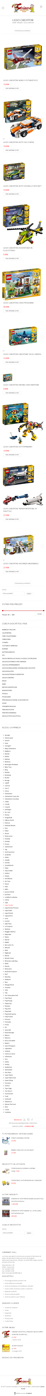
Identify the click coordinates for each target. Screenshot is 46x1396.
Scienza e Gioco (10, 1054)
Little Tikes (8, 924)
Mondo (7, 966)
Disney (7, 815)
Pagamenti (8, 1313)
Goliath (7, 860)
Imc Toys (7, 881)
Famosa (7, 823)
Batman (7, 759)
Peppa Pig (8, 1003)
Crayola (7, 807)
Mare (4, 684)
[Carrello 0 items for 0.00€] (42, 7)
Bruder (7, 778)
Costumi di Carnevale (9, 646)
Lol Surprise (9, 926)
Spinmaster (8, 1070)
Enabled (29, 1393)
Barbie (7, 756)
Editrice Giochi (9, 820)
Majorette (8, 934)
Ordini (7, 1310)
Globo (7, 857)
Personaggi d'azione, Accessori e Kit (15, 700)
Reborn (7, 1035)
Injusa (7, 884)
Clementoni (8, 794)
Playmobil (8, 1011)
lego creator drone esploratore (21, 385)
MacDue (7, 929)
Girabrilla (8, 855)
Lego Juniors (9, 916)
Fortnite (7, 841)
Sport (4, 703)
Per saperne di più (12, 88)
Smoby (7, 1064)
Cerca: (4, 590)
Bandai (7, 754)
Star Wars (8, 1072)
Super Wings (9, 1080)
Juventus (7, 894)
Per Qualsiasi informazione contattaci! (23, 1123)
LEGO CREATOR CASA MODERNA (18, 303)
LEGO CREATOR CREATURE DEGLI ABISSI (22, 354)
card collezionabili (9, 636)
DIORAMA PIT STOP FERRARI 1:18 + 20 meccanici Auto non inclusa (26, 1212)
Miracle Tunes (9, 958)
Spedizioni (8, 1316)
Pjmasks (7, 1006)
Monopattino (7, 690)
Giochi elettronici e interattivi (13, 674)
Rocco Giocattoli (10, 1041)
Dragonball (8, 818)
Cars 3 (7, 788)
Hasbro (7, 873)
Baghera (7, 751)
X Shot (7, 1110)
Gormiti (7, 863)
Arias (6, 743)
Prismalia (8, 1022)
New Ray (7, 977)
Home (14, 23)
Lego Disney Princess (12, 908)
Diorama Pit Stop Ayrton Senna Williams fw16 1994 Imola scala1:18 (27, 1200)
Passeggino (6, 697)
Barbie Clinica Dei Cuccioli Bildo (22, 1150)
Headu (7, 876)
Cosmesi (5, 642)
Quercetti (8, 1030)
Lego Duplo (8, 910)
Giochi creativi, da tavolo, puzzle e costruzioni (19, 658)
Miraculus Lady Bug (11, 961)
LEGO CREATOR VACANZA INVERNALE (21, 564)
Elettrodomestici (8, 652)
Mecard (7, 948)
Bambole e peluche (11, 1291)
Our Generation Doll (11, 995)
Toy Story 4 (8, 1091)
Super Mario (9, 1075)
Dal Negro (8, 809)
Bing (6, 770)
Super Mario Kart (10, 1078)
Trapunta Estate (8, 710)
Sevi (6, 1059)
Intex (6, 887)
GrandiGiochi (9, 865)
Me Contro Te (9, 945)
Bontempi (8, 775)
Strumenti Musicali (9, 706)
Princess (7, 1019)
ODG (6, 990)
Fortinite (7, 839)
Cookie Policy (9, 1321)
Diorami (5, 649)
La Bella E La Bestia (11, 897)
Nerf (6, 974)
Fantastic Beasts (10, 825)
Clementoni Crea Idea (12, 799)
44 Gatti (7, 735)
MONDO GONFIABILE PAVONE (20, 1138)
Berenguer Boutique (11, 764)
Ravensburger (9, 1033)
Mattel (7, 942)
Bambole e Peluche (9, 630)
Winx (6, 1107)
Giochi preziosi (9, 852)
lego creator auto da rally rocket (22, 186)
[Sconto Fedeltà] (6, 1349)
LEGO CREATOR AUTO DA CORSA (18, 142)
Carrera (7, 786)
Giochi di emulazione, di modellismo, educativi (18, 668)
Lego (6, 902)
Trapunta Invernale (9, 713)
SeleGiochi (8, 1056)
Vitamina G (8, 1102)
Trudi (6, 1096)
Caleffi (7, 783)
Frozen (7, 844)
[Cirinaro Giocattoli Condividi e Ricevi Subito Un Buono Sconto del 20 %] (6, 1335)
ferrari (7, 833)
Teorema (8, 1083)
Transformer (9, 1094)
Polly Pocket (9, 1017)
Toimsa (7, 1086)
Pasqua (5, 694)
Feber (7, 831)
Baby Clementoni (10, 748)
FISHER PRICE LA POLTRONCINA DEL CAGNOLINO (26, 1180)
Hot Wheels (8, 879)
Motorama (8, 969)
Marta (7, 937)
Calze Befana (6, 633)
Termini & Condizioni (11, 1308)
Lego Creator (9, 905)
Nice (6, 982)
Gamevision (9, 847)
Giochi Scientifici (8, 678)
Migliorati (8, 953)
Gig (6, 849)
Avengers (8, 746)
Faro (6, 828)
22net (42, 1387)
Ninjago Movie (9, 985)
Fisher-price (8, 836)
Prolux (7, 1025)
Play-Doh (8, 1009)
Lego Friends (9, 913)
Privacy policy (9, 1318)
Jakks (6, 889)
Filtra (39, 614)
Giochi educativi (8, 671)
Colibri (7, 802)
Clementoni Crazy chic (12, 796)
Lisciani (7, 921)
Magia (4, 681)
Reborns (7, 1038)
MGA (6, 950)
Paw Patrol (8, 998)
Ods (6, 993)
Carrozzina (6, 639)
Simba (7, 1062)
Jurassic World (9, 892)
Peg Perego (8, 1001)
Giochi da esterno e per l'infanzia (14, 662)
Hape (6, 868)
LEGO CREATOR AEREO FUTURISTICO (20, 80)
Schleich (7, 1051)
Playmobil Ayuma (10, 1014)
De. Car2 (7, 812)
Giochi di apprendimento (11, 665)
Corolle (7, 804)
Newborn (8, 979)
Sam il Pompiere (10, 1046)
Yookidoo (8, 1112)
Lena (6, 918)
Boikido (7, 772)
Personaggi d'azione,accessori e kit (15, 1281)
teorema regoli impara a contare (23, 1168)
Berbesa (7, 762)
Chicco (7, 791)
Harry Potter (9, 871)
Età (3, 655)
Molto (6, 963)
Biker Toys (8, 767)
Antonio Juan (9, 738)
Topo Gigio (8, 1088)
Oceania (7, 987)
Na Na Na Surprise (11, 971)
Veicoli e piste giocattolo (11, 716)
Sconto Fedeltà (17, 1346)
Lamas (7, 900)
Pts (6, 1027)
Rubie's (7, 1043)
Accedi (23, 1389)
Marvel (7, 940)
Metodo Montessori (9, 687)
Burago (7, 780)
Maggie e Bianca (10, 932)
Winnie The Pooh (10, 1104)
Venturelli (8, 1099)
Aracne (7, 740)
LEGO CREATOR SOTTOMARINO (17, 447)
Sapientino (8, 1048)
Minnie (7, 956)
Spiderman (8, 1067)
